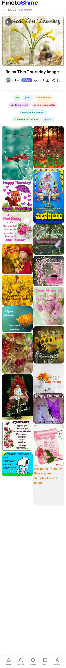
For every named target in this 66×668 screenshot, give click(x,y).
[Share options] (28, 129)
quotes (48, 119)
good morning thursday (33, 112)
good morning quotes (44, 105)
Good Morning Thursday (26, 119)
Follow (26, 80)
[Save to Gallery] (28, 136)
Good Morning (43, 97)
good (27, 97)
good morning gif (19, 105)
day (17, 97)
